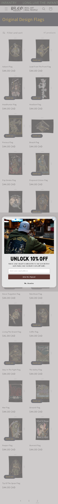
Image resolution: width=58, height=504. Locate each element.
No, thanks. (29, 283)
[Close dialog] (54, 219)
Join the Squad (29, 277)
